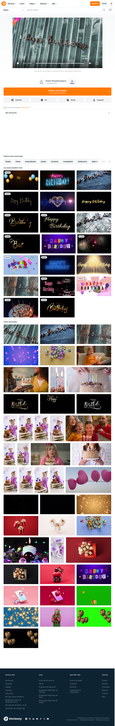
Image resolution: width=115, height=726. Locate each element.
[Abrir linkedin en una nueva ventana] (33, 719)
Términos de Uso (70, 720)
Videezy (8, 687)
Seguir (71, 83)
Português (104, 687)
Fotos (22, 4)
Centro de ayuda (75, 680)
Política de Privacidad (85, 720)
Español (103, 684)
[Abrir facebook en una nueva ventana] (26, 719)
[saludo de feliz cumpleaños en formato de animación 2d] (94, 286)
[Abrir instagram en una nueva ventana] (30, 719)
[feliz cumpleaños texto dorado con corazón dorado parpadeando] (57, 201)
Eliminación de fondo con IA (15, 705)
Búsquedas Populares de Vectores (47, 691)
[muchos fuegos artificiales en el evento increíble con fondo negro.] (94, 243)
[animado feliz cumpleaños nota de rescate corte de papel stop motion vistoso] (59, 243)
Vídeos (32, 4)
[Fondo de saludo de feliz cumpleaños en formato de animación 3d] (21, 265)
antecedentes (30, 161)
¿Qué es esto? (25, 107)
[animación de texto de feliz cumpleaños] (57, 223)
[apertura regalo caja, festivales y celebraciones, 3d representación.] (88, 550)
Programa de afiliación (46, 687)
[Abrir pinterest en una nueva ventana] (37, 719)
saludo (43, 161)
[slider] (59, 63)
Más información (11, 113)
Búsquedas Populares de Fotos (47, 696)
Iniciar (102, 3)
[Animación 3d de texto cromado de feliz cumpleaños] (94, 223)
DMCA (40, 684)
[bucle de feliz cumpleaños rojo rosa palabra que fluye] (57, 286)
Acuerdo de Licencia (45, 680)
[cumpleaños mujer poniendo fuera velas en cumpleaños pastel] (88, 379)
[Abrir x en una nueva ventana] (44, 719)
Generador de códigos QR (14, 708)
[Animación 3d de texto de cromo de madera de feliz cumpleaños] (94, 180)
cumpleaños (68, 161)
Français (104, 693)
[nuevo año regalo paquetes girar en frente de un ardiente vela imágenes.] (26, 550)
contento (54, 161)
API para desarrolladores (14, 697)
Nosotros (72, 687)
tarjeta (8, 161)
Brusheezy (9, 680)
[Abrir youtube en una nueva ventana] (48, 719)
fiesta (18, 161)
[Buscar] (102, 10)
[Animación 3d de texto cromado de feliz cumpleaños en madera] (21, 286)
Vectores (11, 4)
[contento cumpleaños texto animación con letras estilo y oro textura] (21, 223)
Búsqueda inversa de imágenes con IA (13, 701)
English (103, 680)
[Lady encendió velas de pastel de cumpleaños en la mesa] (21, 307)
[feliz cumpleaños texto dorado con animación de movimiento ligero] (94, 201)
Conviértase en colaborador (74, 691)
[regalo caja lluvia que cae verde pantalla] (94, 595)
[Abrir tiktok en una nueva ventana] (41, 719)
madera (95, 161)
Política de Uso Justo (101, 720)
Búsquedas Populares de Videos (47, 701)
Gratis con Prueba (57, 91)
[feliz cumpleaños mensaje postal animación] (57, 180)
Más (53, 4)
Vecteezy (8, 684)
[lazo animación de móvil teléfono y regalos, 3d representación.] (21, 595)
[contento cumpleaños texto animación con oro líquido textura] (57, 307)
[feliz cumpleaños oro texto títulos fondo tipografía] (21, 201)
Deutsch (104, 690)
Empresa (8, 690)
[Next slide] (106, 161)
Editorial (43, 4)
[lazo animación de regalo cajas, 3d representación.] (21, 525)
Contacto (72, 684)
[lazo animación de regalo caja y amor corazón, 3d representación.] (57, 574)
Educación (9, 693)
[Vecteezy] (3, 3)
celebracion (82, 161)
